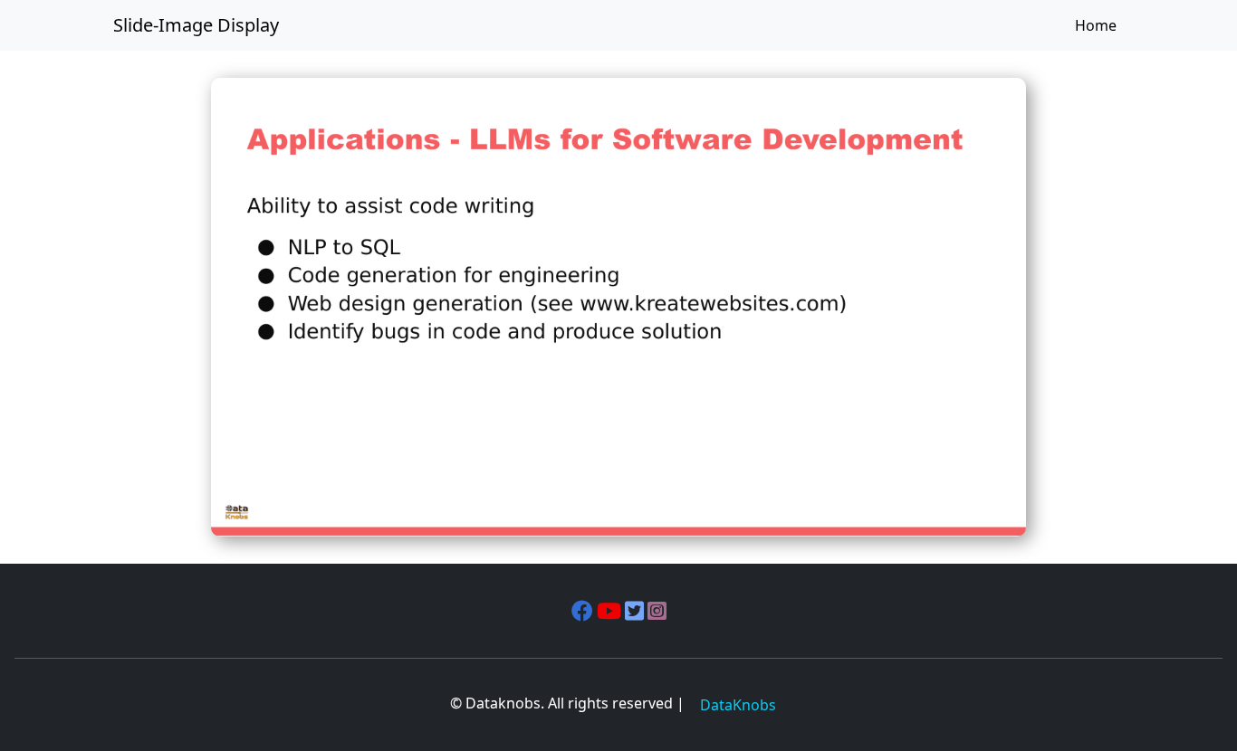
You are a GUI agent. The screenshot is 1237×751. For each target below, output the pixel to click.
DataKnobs (738, 705)
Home (1096, 25)
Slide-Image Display (196, 25)
